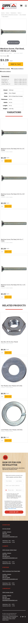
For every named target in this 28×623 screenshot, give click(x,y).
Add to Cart (16, 64)
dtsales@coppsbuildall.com (9, 536)
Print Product (3, 56)
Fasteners (13, 13)
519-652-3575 (6, 556)
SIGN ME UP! (14, 512)
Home (2, 13)
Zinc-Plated (22, 14)
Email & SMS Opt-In (7, 617)
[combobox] (6, 490)
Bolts (19, 13)
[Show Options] (22, 490)
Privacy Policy (10, 508)
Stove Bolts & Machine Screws (9, 14)
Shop (7, 13)
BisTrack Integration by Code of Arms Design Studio (9, 619)
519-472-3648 (6, 577)
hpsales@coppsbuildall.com (10, 579)
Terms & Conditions (13, 616)
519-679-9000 (6, 535)
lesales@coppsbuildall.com (9, 600)
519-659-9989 (6, 598)
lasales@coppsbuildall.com (9, 558)
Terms (15, 508)
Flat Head (5, 16)
